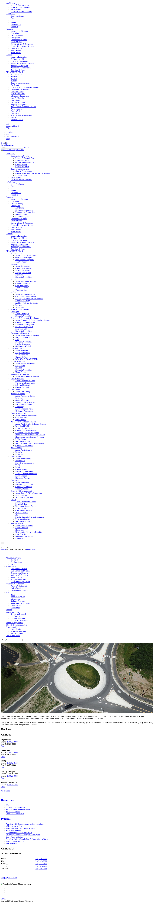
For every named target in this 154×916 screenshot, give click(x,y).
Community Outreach (23, 487)
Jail (16, 515)
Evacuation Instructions (24, 210)
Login (3, 899)
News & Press (20, 420)
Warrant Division (21, 513)
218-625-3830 (12, 742)
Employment (20, 366)
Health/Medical (16, 42)
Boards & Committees (23, 277)
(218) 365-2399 (41, 861)
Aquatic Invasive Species (25, 402)
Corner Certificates (18, 618)
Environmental (21, 476)
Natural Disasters (21, 214)
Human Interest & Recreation (22, 44)
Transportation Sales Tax (20, 590)
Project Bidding (16, 588)
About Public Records (23, 450)
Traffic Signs (15, 608)
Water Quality (16, 629)
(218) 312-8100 (41, 864)
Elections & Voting (22, 301)
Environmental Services (20, 89)
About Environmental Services (27, 335)
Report (13, 22)
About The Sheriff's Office (25, 502)
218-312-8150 (12, 763)
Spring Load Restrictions (20, 603)
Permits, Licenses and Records (22, 46)
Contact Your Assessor (23, 268)
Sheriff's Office (21, 504)
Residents (9, 29)
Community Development (25, 322)
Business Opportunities (24, 484)
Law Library (15, 100)
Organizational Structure (24, 162)
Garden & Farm (21, 357)
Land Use (19, 398)
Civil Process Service (23, 510)
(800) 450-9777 (41, 869)
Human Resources (18, 94)
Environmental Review (24, 409)
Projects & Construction (24, 463)
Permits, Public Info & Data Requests (29, 517)
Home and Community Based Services (30, 435)
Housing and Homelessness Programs (29, 437)
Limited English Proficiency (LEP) (19, 833)
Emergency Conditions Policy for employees (23, 835)
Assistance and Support (19, 31)
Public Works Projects (19, 586)
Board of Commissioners (20, 7)
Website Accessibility (14, 826)
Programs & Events (22, 353)
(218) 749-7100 (41, 866)
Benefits (18, 368)
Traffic (17, 465)
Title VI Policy (21, 262)
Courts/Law (15, 33)
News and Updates (13, 812)
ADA (13, 595)
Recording (19, 454)
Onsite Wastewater (22, 400)
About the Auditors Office (25, 294)
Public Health (20, 439)
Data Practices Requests (24, 260)
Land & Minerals (17, 98)
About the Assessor (22, 266)
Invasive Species (17, 633)
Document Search (12, 126)
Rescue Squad (20, 508)
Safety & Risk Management (21, 115)
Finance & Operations (23, 428)
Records (18, 452)
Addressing (19, 407)
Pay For (14, 20)
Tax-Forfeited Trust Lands (25, 383)
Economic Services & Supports (27, 433)
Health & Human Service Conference (29, 443)
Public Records (16, 109)
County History (21, 165)
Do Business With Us (19, 59)
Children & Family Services (26, 430)
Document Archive (22, 478)
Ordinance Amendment (24, 411)
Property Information (23, 273)
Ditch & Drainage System (20, 582)
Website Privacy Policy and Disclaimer (20, 828)
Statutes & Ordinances (19, 621)
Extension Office (17, 92)
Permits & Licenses (22, 344)
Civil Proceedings (22, 286)
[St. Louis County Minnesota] (12, 150)
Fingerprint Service (22, 519)
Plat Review (15, 616)
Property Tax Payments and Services (29, 299)
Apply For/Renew (17, 16)
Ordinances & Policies (23, 346)
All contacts (5, 791)
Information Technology (20, 96)
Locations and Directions (15, 807)
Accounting (19, 307)
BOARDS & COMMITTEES (26, 359)
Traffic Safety (16, 605)
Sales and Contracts (22, 385)
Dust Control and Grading (20, 571)
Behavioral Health (22, 426)
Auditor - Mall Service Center (26, 303)
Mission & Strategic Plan (24, 158)
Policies (18, 467)
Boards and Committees (15, 814)
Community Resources (24, 446)
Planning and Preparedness (25, 212)
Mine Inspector (21, 495)
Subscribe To (16, 25)
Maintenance (20, 461)
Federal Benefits (21, 528)
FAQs (8, 128)
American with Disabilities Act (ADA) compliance (25, 824)
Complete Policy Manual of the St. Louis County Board (27, 839)
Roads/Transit (16, 53)
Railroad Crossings (18, 601)
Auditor (13, 81)
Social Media (16, 9)
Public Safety (16, 50)
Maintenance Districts (19, 569)
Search (26, 147)
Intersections (15, 599)
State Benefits (20, 534)
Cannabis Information (19, 57)
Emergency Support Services (26, 506)
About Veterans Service (24, 526)
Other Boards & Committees (21, 12)
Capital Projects (21, 417)
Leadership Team (22, 160)
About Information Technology (27, 376)
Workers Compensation (24, 497)
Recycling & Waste (18, 70)
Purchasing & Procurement (21, 68)
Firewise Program (22, 216)
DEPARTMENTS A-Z (14, 72)
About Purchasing (22, 482)
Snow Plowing (16, 577)
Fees (17, 340)
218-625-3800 (12, 752)
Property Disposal (22, 489)
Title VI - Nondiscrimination (26, 474)
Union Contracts (21, 372)
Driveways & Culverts (19, 573)
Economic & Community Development (25, 87)
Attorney (14, 79)
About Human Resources (25, 363)
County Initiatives (22, 167)
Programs (19, 275)
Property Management (19, 105)
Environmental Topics (19, 40)
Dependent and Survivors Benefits (28, 532)
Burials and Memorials (24, 536)
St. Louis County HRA (24, 327)
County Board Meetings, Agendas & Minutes (32, 173)
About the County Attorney (25, 281)
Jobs (7, 124)
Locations (9, 132)
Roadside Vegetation (18, 631)
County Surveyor (22, 469)
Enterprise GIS (21, 329)
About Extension (21, 350)
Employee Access (9, 877)
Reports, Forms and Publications (18, 809)
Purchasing (15, 113)
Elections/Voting (17, 35)
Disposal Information (23, 337)
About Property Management (26, 415)
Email (3, 746)
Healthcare (19, 530)
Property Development (19, 66)
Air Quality (19, 208)
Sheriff (13, 117)
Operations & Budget (23, 257)
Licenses (18, 305)
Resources (19, 538)
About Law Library (22, 392)
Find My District (21, 175)
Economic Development (20, 61)
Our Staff (14, 560)
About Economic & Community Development (33, 320)
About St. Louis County (20, 5)
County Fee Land (22, 387)
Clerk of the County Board (25, 296)
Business (9, 55)
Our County (10, 3)
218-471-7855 (12, 785)
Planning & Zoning (18, 102)
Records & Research (18, 614)
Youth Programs (21, 355)
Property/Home (16, 48)
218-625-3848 (12, 776)
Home (3, 549)
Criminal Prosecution (23, 283)
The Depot (15, 85)
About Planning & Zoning (25, 396)
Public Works (16, 111)
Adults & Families (22, 288)
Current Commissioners (24, 171)
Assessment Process (23, 270)
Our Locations (16, 562)
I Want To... (10, 14)
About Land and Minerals (25, 381)
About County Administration (26, 255)
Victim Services (21, 290)
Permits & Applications (24, 471)
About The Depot (22, 314)
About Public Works (23, 459)
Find (12, 18)
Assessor (14, 76)
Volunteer (14, 27)
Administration (16, 74)
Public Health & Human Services (23, 107)
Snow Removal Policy (14, 837)
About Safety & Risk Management (28, 493)
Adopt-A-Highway (18, 597)
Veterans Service (17, 120)
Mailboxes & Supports (19, 575)
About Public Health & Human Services (30, 424)
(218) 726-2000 (41, 859)
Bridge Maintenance (18, 579)
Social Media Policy (13, 830)
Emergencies (15, 38)
